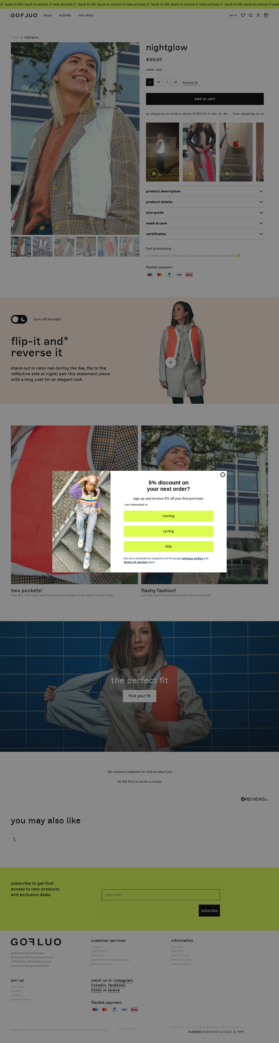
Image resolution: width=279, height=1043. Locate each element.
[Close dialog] (223, 475)
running (168, 516)
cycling (168, 531)
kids (168, 546)
